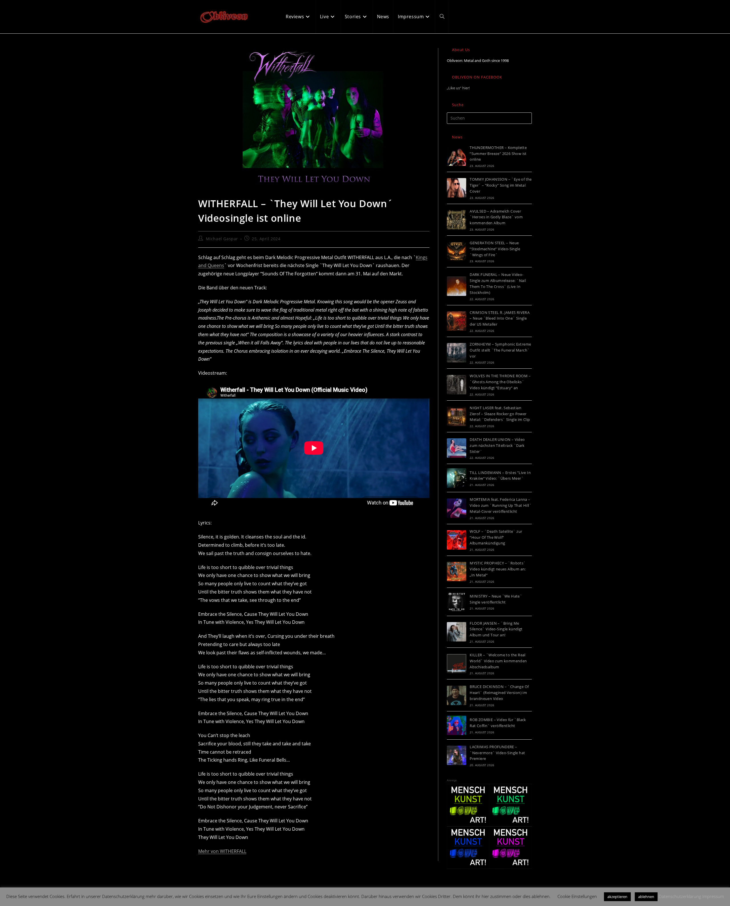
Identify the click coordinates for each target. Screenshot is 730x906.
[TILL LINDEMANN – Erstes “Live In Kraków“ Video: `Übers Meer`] (456, 478)
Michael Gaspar (222, 238)
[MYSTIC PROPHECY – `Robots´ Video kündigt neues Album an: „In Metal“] (456, 571)
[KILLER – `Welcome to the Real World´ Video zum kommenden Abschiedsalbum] (456, 663)
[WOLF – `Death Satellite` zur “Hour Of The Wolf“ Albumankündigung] (456, 540)
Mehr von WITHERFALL (222, 851)
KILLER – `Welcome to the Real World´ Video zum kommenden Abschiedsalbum (498, 660)
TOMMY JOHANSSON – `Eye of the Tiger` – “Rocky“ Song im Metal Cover (501, 185)
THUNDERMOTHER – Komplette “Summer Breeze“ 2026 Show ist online (498, 153)
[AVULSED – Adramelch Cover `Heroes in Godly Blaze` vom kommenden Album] (456, 219)
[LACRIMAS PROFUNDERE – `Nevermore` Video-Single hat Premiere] (456, 755)
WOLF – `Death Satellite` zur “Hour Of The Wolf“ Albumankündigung (496, 537)
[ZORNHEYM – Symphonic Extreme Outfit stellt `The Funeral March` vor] (456, 352)
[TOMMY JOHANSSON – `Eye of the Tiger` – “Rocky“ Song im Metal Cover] (456, 187)
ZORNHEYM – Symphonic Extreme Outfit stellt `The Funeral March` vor (500, 350)
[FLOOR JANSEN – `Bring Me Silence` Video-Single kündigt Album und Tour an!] (456, 631)
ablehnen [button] (646, 896)
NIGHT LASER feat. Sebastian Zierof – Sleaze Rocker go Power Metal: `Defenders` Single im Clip (500, 413)
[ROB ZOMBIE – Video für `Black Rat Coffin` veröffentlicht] (456, 725)
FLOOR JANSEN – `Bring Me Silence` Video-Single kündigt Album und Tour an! (496, 629)
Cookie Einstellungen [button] (577, 896)
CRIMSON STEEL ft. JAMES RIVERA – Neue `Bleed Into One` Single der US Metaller (500, 318)
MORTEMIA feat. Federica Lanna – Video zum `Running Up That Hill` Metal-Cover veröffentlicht (501, 505)
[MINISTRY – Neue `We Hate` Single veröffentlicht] (456, 602)
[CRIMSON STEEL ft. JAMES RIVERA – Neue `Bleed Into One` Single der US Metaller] (456, 321)
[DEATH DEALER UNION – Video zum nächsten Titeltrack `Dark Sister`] (456, 448)
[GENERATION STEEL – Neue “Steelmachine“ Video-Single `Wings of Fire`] (456, 251)
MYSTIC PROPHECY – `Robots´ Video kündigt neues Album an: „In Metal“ (498, 569)
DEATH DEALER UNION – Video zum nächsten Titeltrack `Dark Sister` (497, 445)
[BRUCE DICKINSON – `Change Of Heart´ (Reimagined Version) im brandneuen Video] (456, 695)
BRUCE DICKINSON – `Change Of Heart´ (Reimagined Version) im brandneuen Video (499, 692)
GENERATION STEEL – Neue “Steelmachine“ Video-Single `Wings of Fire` (495, 248)
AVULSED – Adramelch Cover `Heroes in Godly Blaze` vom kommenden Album (496, 217)
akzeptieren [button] (617, 896)
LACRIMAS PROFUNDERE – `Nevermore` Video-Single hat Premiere (497, 752)
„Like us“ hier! (458, 87)
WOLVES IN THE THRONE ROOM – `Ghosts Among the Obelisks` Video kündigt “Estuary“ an (500, 381)
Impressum (713, 896)
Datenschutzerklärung (680, 896)
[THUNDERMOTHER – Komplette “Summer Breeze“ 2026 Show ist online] (456, 156)
